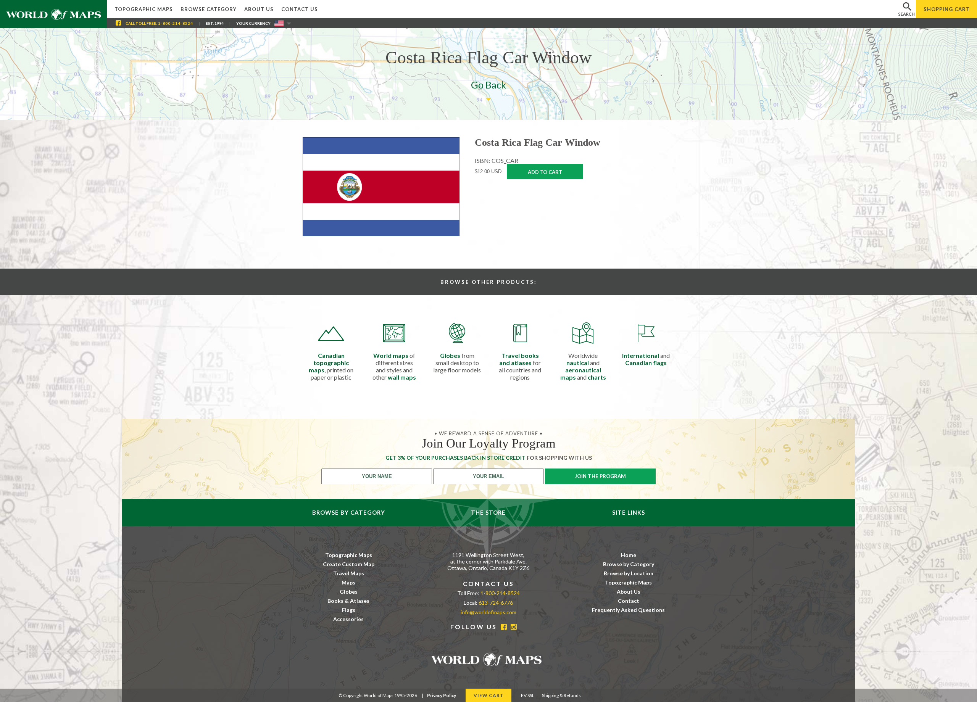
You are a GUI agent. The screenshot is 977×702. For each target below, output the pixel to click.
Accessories (348, 619)
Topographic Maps (143, 9)
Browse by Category (628, 564)
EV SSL (527, 695)
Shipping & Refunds (561, 695)
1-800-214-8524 (175, 23)
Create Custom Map (348, 564)
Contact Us (299, 9)
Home (628, 555)
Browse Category (209, 9)
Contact (628, 600)
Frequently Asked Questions (628, 610)
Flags (348, 610)
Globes (349, 591)
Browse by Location (628, 573)
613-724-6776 (496, 602)
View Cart (489, 695)
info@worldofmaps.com (488, 612)
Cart (947, 9)
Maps (348, 582)
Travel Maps (348, 573)
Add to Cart (545, 172)
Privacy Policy (441, 695)
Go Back (488, 84)
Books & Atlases (348, 600)
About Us (259, 9)
